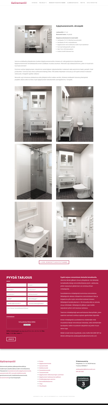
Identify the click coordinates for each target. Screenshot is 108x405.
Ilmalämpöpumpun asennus (47, 379)
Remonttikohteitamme (57, 2)
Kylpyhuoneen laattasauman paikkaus (50, 377)
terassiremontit (4, 377)
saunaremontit (4, 373)
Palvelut (42, 2)
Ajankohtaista (72, 2)
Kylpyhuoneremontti (45, 363)
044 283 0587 (80, 371)
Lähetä (11, 339)
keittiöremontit (21, 373)
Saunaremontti (43, 366)
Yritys (82, 2)
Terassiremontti (43, 372)
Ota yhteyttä (92, 2)
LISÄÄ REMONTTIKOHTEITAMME (54, 262)
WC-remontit (12, 373)
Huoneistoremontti (44, 370)
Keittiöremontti (43, 368)
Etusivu (34, 2)
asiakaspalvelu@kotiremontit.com (85, 336)
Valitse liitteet (27, 324)
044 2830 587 (94, 333)
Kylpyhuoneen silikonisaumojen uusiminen (51, 375)
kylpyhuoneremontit (25, 371)
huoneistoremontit (13, 371)
